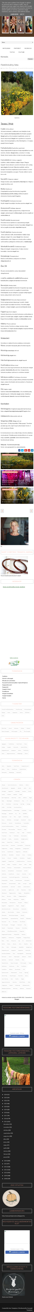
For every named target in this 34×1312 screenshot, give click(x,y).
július (5, 1139)
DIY (19, 813)
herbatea (29, 854)
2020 (5, 1106)
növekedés (4, 915)
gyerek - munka (5, 845)
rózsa (3, 940)
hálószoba (25, 851)
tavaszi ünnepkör (5, 731)
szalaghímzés (29, 947)
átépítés (9, 794)
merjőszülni (16, 899)
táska (23, 959)
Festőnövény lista (7, 465)
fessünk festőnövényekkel (26, 68)
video (29, 982)
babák (20, 794)
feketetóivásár (18, 823)
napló (17, 905)
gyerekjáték (20, 845)
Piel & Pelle (24, 928)
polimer (3, 931)
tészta (30, 963)
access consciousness (12, 784)
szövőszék (11, 959)
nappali (22, 905)
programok (22, 931)
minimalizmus (13, 902)
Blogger (17, 999)
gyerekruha (27, 845)
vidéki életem (22, 982)
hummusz (29, 861)
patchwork (19, 924)
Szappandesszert (7, 685)
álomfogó (4, 791)
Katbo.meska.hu (14, 658)
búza (23, 800)
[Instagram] (3, 1305)
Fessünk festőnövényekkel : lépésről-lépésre (15, 682)
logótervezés (11, 889)
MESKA (22, 899)
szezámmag (28, 953)
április (5, 1148)
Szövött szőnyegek (7, 678)
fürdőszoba (16, 835)
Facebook (28, 48)
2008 (5, 1178)
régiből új (4, 937)
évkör (3, 715)
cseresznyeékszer (18, 807)
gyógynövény (4, 848)
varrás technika (5, 978)
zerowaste (28, 988)
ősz (20, 731)
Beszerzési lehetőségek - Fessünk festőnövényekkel (13, 481)
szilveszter (4, 956)
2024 (5, 1094)
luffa (18, 889)
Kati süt (25, 870)
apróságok (17, 791)
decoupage (4, 813)
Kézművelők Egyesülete (14, 877)
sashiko (3, 943)
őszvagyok (13, 924)
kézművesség (19, 709)
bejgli (30, 797)
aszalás (3, 794)
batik (19, 797)
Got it (22, 14)
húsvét (10, 728)
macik (29, 889)
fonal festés (19, 743)
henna (23, 854)
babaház (15, 794)
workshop (15, 988)
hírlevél (9, 858)
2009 (5, 1175)
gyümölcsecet (10, 851)
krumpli (24, 883)
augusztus (6, 1136)
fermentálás (26, 823)
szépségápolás (20, 953)
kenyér (18, 874)
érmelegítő (16, 819)
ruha (8, 940)
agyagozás (4, 743)
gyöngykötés (18, 848)
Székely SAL (27, 950)
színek (21, 712)
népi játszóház (11, 912)
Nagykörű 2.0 (11, 905)
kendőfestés (11, 874)
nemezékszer (16, 908)
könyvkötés (4, 883)
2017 (5, 1115)
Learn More (14, 14)
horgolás (9, 747)
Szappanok (5, 687)
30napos (3, 784)
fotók (23, 832)
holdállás (15, 858)
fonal (25, 829)
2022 (5, 1100)
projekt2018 (16, 934)
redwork (23, 934)
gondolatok (16, 839)
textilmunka (11, 966)
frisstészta (4, 835)
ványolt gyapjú (13, 975)
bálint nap (4, 728)
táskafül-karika (22, 769)
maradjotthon (27, 893)
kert (30, 874)
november (6, 1127)
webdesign (19, 753)
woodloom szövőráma (6, 988)
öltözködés (28, 918)
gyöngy (3, 747)
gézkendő (18, 772)
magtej (19, 893)
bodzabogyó (9, 800)
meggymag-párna (22, 896)
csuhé (30, 810)
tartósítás (17, 959)
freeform (29, 832)
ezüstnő (10, 823)
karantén (4, 870)
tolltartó (10, 969)
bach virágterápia (5, 797)
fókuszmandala (11, 829)
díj (16, 813)
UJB (24, 969)
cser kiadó (9, 807)
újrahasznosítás (5, 972)
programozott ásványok (7, 934)
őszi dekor (15, 921)
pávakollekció (10, 928)
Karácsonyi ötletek (27, 867)
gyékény (17, 842)
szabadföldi (21, 947)
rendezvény (11, 937)
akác (30, 788)
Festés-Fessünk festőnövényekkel (13, 499)
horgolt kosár (11, 861)
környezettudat (27, 709)
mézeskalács (4, 902)
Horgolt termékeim (7, 693)
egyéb (19, 816)
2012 (5, 1166)
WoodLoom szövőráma (8, 680)
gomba (10, 839)
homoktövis (22, 858)
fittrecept (4, 829)
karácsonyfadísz (17, 867)
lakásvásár (13, 886)
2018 (5, 1112)
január (5, 1157)
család (3, 807)
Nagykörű (4, 905)
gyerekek (13, 845)
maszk (3, 896)
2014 (5, 1160)
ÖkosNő (22, 918)
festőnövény (11, 743)
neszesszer (24, 912)
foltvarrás (19, 829)
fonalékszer (14, 769)
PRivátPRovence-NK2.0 (12, 931)
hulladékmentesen (21, 861)
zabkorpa (22, 988)
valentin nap (4, 975)
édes (15, 816)
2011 (5, 1169)
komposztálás (5, 880)
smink (9, 712)
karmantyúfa (19, 870)
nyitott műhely (24, 747)
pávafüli (3, 928)
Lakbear (19, 886)
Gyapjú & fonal (6, 689)
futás (10, 835)
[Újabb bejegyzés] (2, 511)
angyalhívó (10, 791)
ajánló (25, 788)
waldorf (11, 985)
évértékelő (23, 819)
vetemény (14, 982)
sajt (19, 940)
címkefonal (8, 804)
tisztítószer (4, 969)
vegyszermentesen (11, 753)
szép (14, 953)
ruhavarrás (13, 940)
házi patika (4, 854)
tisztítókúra (23, 966)
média (15, 896)
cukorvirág (15, 804)
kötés (19, 883)
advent (27, 784)
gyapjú (3, 842)
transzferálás (17, 969)
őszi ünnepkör (27, 731)
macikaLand (4, 893)
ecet (10, 816)
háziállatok (11, 854)
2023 (5, 1097)
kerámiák (24, 874)
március (6, 1151)
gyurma (3, 851)
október (6, 1130)
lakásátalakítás (5, 886)
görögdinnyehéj (24, 839)
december (6, 1124)
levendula (4, 889)
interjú (20, 864)
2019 (5, 1109)
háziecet (18, 854)
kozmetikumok (19, 880)
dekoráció (11, 813)
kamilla (3, 867)
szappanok (13, 750)
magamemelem (12, 893)
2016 (5, 1118)
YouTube (21, 52)
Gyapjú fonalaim (6, 695)
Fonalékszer (5, 691)
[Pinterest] (6, 1305)
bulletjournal (17, 800)
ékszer (26, 753)
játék (25, 864)
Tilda (18, 966)
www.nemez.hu (21, 447)
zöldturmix (4, 991)
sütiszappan (13, 947)
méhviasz (4, 899)
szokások (24, 956)
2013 (5, 1163)
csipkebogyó (16, 810)
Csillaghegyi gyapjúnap (7, 810)
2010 (5, 1172)
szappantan (15, 712)
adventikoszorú (5, 788)
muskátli (20, 902)
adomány (21, 784)
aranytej (24, 791)
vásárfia (17, 978)
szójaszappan (17, 956)
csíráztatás (24, 810)
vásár (12, 978)
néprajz (3, 712)
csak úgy (22, 804)
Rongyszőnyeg (26, 937)
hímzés (3, 858)
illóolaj (8, 864)
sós (31, 943)
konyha (11, 880)
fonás (25, 743)
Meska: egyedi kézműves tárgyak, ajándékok (14, 587)
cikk (3, 804)
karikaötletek (11, 870)
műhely (26, 902)
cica (31, 800)
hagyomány (18, 851)
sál (23, 940)
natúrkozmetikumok (6, 908)
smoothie (26, 943)
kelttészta (4, 874)
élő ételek (27, 712)
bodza (3, 800)
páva (25, 924)
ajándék (19, 788)
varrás (3, 753)
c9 (27, 800)
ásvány (29, 791)
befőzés (25, 797)
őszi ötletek (22, 921)
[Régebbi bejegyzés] (31, 511)
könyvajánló (26, 880)
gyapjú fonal (9, 842)
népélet (28, 728)
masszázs (9, 896)
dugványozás (4, 816)
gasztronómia (24, 835)
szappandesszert (5, 750)
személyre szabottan (6, 953)
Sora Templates (13, 1308)
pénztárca (18, 928)
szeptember (7, 1133)
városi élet (20, 975)
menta (9, 899)
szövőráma (4, 959)
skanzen (14, 943)
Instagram (6, 48)
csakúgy (28, 804)
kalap (30, 864)
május (5, 1145)
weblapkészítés (26, 985)
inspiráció (14, 864)
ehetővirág (25, 816)
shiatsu (8, 943)
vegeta (22, 978)
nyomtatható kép (14, 918)
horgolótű (4, 861)
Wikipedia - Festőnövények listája (10, 444)
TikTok (12, 52)
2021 (5, 1103)
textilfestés (25, 750)
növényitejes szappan (13, 915)
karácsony (16, 728)
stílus (3, 947)
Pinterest (17, 48)
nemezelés (15, 747)
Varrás (4, 698)
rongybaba (18, 937)
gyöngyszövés (26, 848)
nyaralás (22, 915)
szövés (19, 750)
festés (17, 826)
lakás (30, 883)
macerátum (23, 889)
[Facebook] (9, 1305)
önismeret (4, 921)
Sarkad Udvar (29, 940)
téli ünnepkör (14, 731)
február (6, 1154)
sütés (8, 947)
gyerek (22, 842)
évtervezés (4, 823)
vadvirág (26, 972)
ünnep (20, 972)
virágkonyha (4, 985)
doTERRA (25, 813)
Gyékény (4, 676)
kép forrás (17, 117)
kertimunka (4, 877)
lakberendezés (26, 886)
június (5, 1142)
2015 (5, 1121)
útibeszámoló (14, 972)
